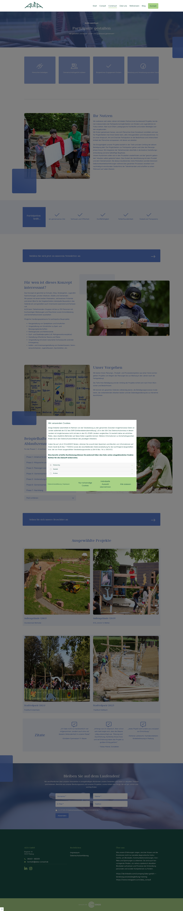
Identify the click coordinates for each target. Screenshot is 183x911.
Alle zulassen (125, 484)
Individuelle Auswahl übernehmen (105, 484)
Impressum (66, 484)
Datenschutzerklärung (55, 484)
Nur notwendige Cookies (85, 484)
